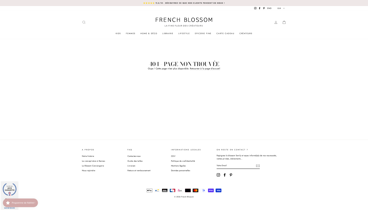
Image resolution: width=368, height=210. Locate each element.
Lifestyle (184, 33)
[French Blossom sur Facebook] (224, 175)
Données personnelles (180, 170)
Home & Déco (148, 33)
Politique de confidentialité (183, 161)
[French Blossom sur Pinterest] (231, 175)
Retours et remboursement (139, 170)
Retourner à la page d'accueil (205, 68)
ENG (269, 8)
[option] (184, 3)
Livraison (131, 165)
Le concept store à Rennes (93, 161)
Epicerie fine (203, 33)
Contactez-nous (134, 156)
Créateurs (245, 33)
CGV (173, 156)
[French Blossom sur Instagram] (218, 175)
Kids (118, 33)
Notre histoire (88, 156)
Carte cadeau (225, 33)
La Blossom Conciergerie (93, 165)
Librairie (167, 33)
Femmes (130, 33)
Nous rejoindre (88, 170)
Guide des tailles (135, 161)
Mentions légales (178, 165)
